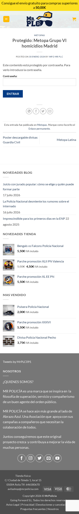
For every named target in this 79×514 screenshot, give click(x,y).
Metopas (39, 35)
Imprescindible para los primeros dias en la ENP (34, 218)
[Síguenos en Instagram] (30, 458)
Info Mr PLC (56, 56)
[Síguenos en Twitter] (39, 458)
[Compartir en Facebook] (36, 111)
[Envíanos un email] (48, 458)
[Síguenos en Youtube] (57, 458)
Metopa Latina (66, 139)
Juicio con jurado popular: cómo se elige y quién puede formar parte (38, 186)
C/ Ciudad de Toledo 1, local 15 (23, 480)
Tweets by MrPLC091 (17, 361)
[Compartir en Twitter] (43, 111)
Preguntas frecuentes (33, 509)
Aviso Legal (12, 504)
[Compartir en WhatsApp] (29, 111)
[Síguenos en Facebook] (21, 458)
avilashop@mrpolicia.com (23, 489)
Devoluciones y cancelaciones (54, 504)
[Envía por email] (50, 111)
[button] (6, 19)
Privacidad (27, 504)
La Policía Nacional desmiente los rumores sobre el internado (36, 203)
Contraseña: (10, 76)
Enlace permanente (39, 128)
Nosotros (53, 509)
